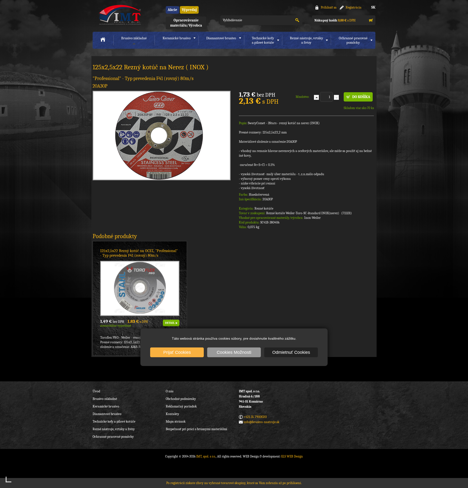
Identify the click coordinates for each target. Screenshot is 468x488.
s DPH (335, 20)
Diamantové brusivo (221, 38)
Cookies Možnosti (234, 352)
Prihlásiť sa (329, 7)
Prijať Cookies (177, 352)
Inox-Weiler (312, 218)
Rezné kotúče (263, 208)
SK (373, 7)
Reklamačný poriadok (181, 406)
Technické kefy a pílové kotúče (114, 421)
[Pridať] (316, 97)
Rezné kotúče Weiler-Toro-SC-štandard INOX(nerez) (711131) (309, 213)
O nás (169, 391)
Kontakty (172, 414)
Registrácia (353, 7)
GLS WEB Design (292, 456)
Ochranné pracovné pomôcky (113, 436)
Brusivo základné (134, 38)
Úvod (96, 391)
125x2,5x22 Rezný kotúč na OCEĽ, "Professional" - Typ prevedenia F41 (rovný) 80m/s (139, 253)
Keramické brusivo (177, 38)
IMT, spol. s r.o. (119, 15)
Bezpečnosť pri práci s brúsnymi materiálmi (196, 429)
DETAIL (170, 323)
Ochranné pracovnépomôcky (353, 40)
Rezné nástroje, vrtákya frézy (306, 40)
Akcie (172, 10)
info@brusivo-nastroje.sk (261, 422)
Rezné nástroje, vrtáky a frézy (114, 429)
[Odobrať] (336, 97)
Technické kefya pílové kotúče (263, 40)
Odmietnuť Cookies (291, 352)
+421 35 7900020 (255, 417)
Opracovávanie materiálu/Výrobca (186, 23)
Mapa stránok (175, 421)
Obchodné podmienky (181, 399)
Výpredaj (189, 10)
